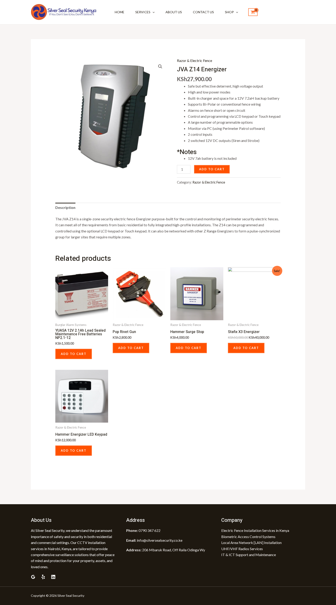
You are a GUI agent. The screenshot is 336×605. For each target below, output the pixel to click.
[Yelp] (43, 577)
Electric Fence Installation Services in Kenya (255, 530)
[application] (152, 12)
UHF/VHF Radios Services (242, 548)
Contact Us (203, 12)
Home (119, 12)
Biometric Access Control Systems (248, 536)
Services (142, 12)
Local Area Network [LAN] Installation (251, 542)
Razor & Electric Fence (194, 60)
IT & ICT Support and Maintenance (248, 554)
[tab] (65, 207)
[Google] (33, 577)
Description (65, 207)
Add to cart (212, 169)
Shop (229, 12)
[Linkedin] (53, 577)
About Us (173, 12)
